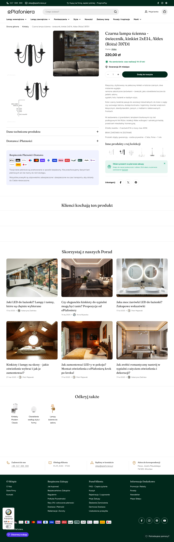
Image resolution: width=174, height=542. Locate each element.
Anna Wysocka (82, 315)
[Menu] (12, 509)
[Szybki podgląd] (112, 153)
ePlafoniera (18, 529)
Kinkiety (25, 26)
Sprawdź (125, 170)
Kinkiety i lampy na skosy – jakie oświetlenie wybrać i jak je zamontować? (27, 368)
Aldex (114, 49)
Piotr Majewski (137, 311)
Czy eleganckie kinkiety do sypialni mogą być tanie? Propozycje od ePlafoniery (84, 306)
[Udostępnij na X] (128, 182)
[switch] (8, 526)
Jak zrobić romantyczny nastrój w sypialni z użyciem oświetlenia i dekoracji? (138, 368)
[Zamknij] (164, 163)
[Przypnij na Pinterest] (136, 182)
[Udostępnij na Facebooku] (121, 182)
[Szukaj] (115, 11)
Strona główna (12, 26)
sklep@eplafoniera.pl (104, 466)
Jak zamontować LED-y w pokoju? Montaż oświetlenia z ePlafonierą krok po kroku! (86, 368)
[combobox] (81, 12)
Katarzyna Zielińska (28, 311)
